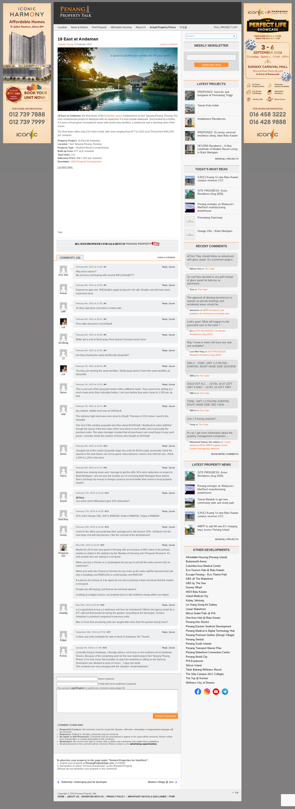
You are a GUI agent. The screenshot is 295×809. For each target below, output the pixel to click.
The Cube (210, 269)
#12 (107, 493)
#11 (105, 468)
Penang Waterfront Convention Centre (208, 652)
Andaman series (113, 115)
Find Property (99, 27)
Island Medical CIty (197, 596)
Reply (164, 267)
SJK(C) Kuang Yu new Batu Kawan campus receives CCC (217, 179)
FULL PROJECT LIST (225, 27)
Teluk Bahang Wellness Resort (204, 669)
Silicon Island (193, 665)
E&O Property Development (86, 161)
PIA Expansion (194, 660)
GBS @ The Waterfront (199, 578)
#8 (105, 384)
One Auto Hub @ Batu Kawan (203, 617)
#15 (102, 545)
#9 (105, 406)
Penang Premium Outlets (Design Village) (210, 635)
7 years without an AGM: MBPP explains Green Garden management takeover (210, 445)
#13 (107, 511)
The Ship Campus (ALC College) (205, 674)
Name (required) (106, 679)
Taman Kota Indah (208, 105)
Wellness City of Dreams (200, 682)
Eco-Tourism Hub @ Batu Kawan (205, 570)
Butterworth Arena (196, 561)
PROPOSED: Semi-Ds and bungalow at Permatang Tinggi (215, 93)
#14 (107, 527)
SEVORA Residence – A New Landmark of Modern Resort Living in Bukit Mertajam (217, 149)
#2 (105, 285)
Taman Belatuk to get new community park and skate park (215, 501)
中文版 (183, 27)
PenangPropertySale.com (100, 763)
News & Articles (79, 27)
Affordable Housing (121, 27)
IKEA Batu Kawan (196, 591)
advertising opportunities (143, 744)
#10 (105, 446)
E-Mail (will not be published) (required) (117, 684)
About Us (141, 27)
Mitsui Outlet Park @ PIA (201, 613)
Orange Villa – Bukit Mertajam (214, 231)
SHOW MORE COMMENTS (224, 454)
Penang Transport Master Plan (203, 648)
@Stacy (80, 497)
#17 (109, 632)
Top (236, 792)
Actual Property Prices (163, 27)
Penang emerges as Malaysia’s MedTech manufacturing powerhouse (215, 207)
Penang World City (197, 656)
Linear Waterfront (196, 609)
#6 (105, 350)
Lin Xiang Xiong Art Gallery (201, 604)
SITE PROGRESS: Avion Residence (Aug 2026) (212, 192)
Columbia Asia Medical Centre (203, 565)
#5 (105, 335)
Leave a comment (168, 44)
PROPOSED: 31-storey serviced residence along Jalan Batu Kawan (217, 134)
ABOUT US (73, 796)
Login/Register (77, 688)
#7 (105, 366)
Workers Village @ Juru (161, 782)
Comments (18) (70, 257)
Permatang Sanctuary (210, 217)
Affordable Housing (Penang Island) (206, 557)
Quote (172, 267)
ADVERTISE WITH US (92, 796)
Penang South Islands (199, 643)
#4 (105, 319)
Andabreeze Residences (211, 118)
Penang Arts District (197, 621)
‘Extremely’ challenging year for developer (84, 782)
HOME (61, 796)
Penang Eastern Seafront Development (208, 626)
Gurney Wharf (194, 587)
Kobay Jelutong (195, 600)
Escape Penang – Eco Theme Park (206, 574)
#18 (105, 648)
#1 (105, 267)
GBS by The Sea (196, 583)
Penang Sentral (195, 639)
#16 (102, 605)
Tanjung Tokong (65, 44)
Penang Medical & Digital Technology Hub (210, 630)
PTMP (172, 796)
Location (62, 27)
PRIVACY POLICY (116, 796)
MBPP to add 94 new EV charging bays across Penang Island (217, 528)
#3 (105, 303)
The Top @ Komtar (197, 678)
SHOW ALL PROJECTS (226, 159)
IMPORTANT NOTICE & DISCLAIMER (147, 796)
